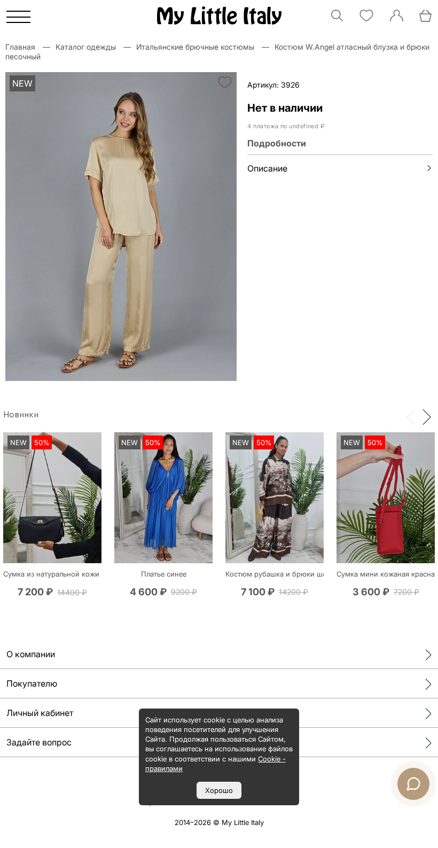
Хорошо (219, 790)
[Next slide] (427, 416)
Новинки (20, 414)
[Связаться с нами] (413, 784)
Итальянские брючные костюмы (195, 46)
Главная (20, 46)
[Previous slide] (411, 416)
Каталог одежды (86, 46)
